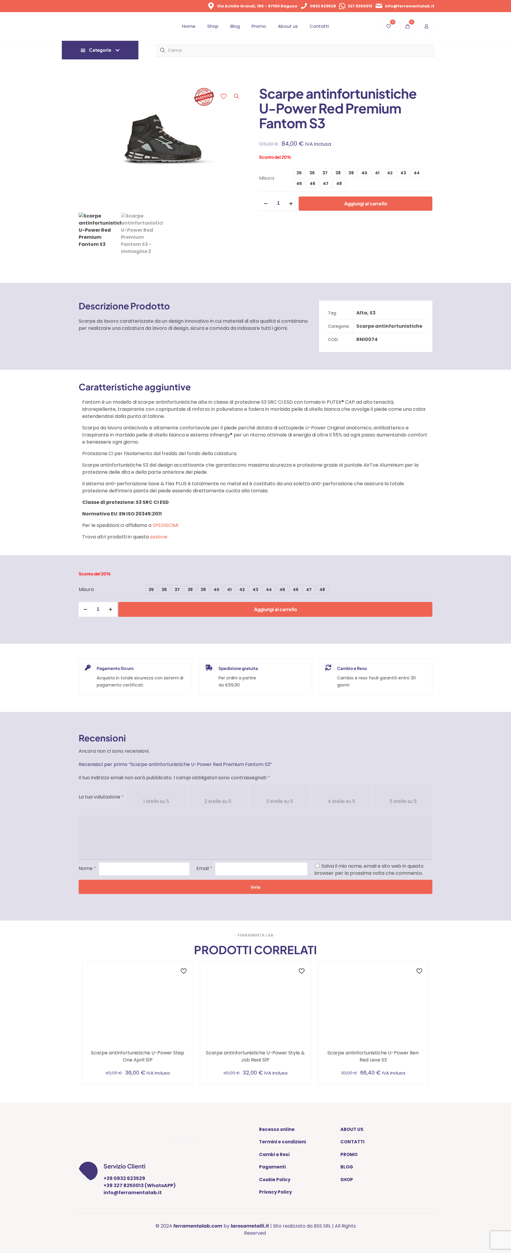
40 (364, 173)
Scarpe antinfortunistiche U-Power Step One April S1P (137, 1056)
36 (312, 173)
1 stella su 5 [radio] (156, 801)
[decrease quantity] (266, 203)
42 (390, 173)
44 (417, 173)
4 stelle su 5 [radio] (341, 801)
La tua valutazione (101, 796)
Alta (361, 312)
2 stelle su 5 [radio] (217, 801)
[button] (237, 96)
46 (312, 183)
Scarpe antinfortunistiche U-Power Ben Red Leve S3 (373, 1056)
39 (351, 173)
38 (338, 173)
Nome (87, 868)
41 (377, 173)
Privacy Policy (275, 1192)
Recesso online (277, 1129)
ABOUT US (351, 1129)
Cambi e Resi (274, 1154)
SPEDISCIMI (165, 525)
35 (299, 173)
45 (299, 183)
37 (325, 173)
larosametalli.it (250, 1226)
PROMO (349, 1154)
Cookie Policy (274, 1179)
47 (326, 183)
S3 (373, 312)
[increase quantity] (291, 203)
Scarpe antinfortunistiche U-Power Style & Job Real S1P (255, 1056)
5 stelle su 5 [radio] (403, 801)
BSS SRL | (324, 1226)
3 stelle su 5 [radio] (279, 801)
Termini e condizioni (282, 1142)
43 (403, 173)
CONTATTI (352, 1142)
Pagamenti (272, 1167)
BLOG (346, 1167)
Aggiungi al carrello (365, 203)
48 (339, 183)
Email (204, 868)
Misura (266, 178)
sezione (158, 536)
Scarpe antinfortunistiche (389, 326)
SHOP (346, 1179)
